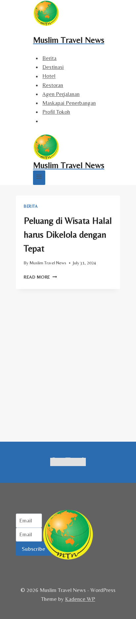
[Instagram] (67, 462)
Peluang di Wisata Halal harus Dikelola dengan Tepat (68, 234)
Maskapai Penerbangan (69, 103)
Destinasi (53, 67)
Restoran (52, 85)
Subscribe (33, 548)
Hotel (48, 76)
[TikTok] (82, 462)
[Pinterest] (75, 462)
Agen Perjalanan (61, 94)
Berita (49, 58)
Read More (40, 277)
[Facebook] (53, 462)
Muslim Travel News (47, 262)
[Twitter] (60, 462)
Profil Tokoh (56, 111)
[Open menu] (39, 177)
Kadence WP (80, 599)
